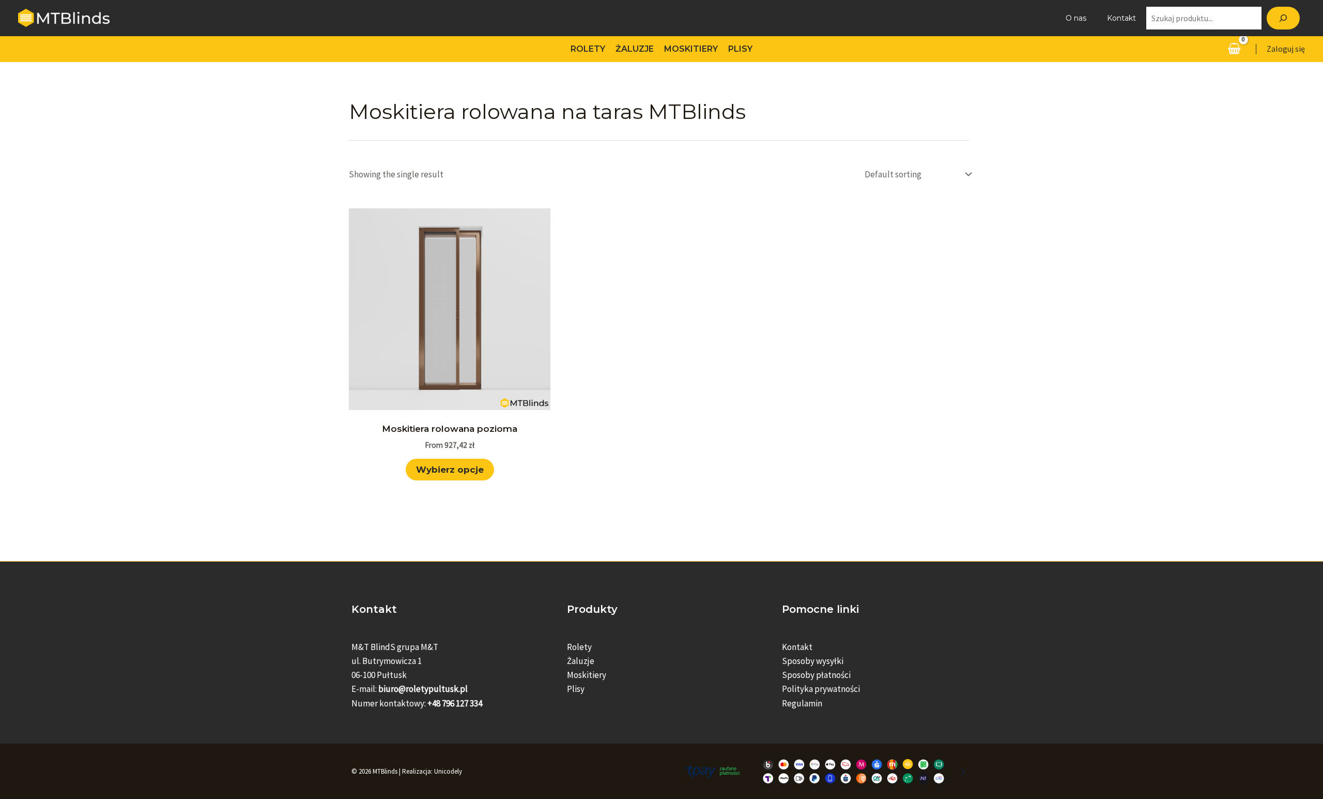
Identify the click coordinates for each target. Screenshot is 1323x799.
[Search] (1283, 18)
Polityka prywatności (821, 689)
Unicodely (448, 771)
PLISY (740, 49)
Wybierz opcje (450, 469)
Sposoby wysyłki (812, 661)
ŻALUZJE (635, 49)
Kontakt (1121, 18)
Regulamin (802, 703)
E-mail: (409, 689)
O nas (1076, 18)
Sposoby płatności (816, 675)
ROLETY (588, 49)
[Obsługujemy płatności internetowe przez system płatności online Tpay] (823, 770)
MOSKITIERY (691, 49)
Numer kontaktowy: (416, 703)
